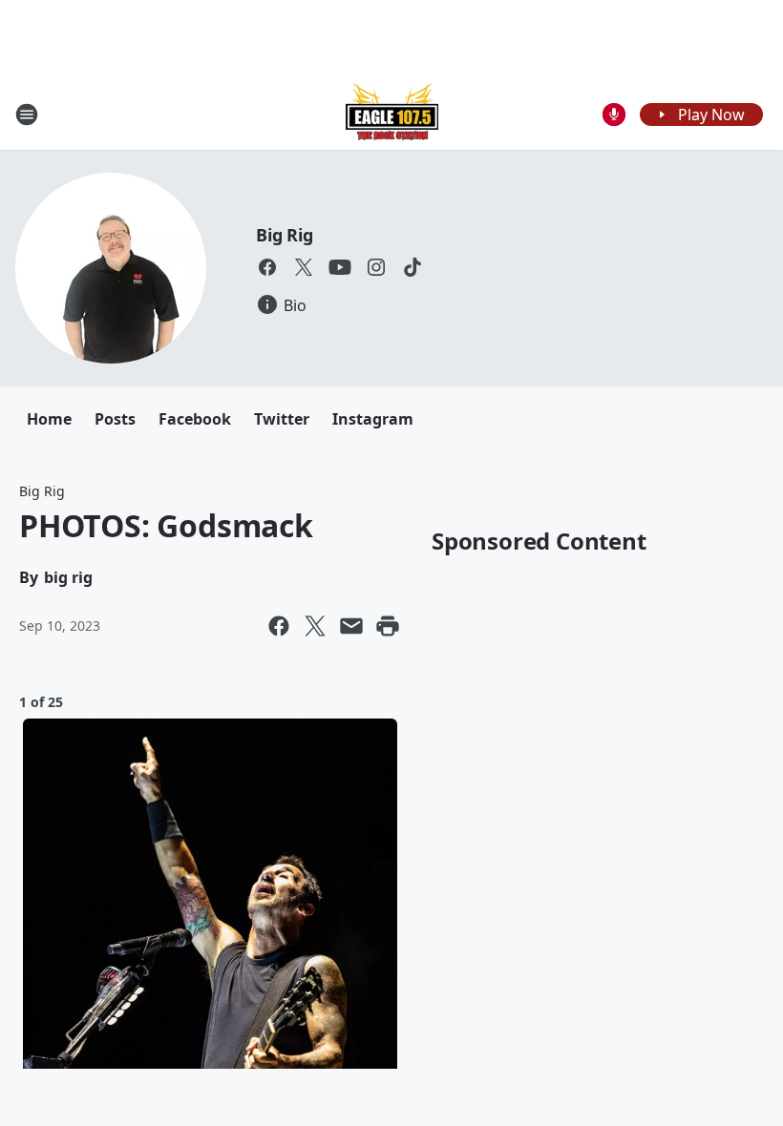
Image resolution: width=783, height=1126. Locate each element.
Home (49, 418)
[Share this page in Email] (351, 626)
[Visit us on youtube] (339, 267)
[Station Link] (392, 114)
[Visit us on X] (303, 267)
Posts (115, 418)
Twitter (281, 418)
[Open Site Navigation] (26, 114)
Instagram (372, 418)
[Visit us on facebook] (267, 267)
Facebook (195, 418)
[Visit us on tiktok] (412, 267)
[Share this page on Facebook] (278, 626)
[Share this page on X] (315, 626)
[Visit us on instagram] (376, 267)
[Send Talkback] (614, 114)
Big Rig (284, 234)
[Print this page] (387, 626)
